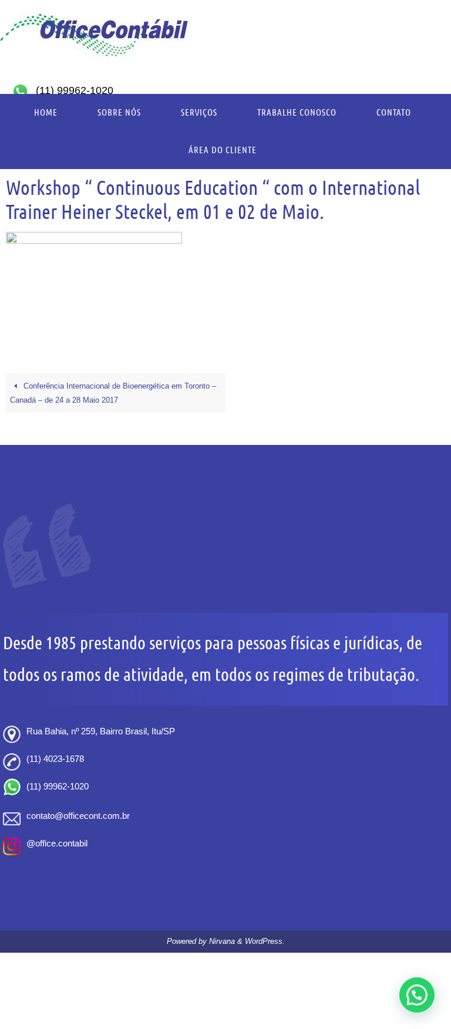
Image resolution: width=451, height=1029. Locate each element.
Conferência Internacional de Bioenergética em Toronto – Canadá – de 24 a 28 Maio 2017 (113, 393)
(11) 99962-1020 (74, 90)
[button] (417, 995)
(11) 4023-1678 (55, 759)
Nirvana (222, 941)
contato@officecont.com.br (78, 816)
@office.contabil (56, 843)
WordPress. (265, 941)
